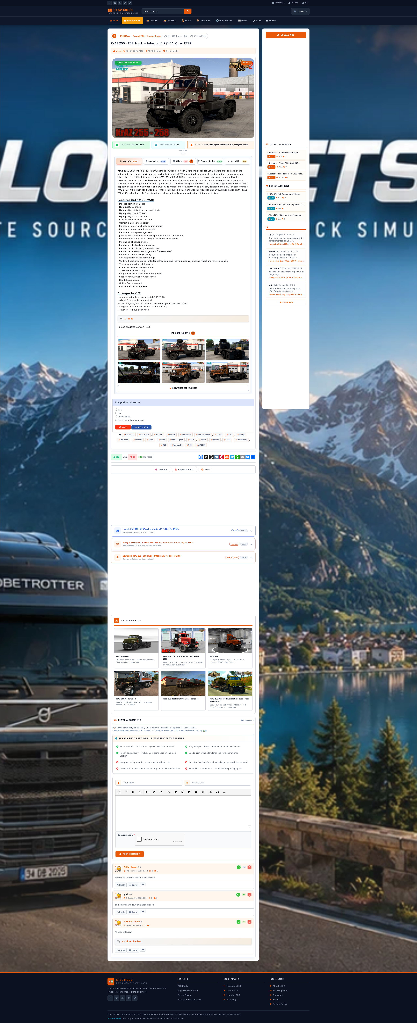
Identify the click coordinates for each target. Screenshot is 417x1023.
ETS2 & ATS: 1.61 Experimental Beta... (283, 194)
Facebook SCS (234, 986)
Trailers (138, 440)
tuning (241, 435)
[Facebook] (110, 3)
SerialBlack (242, 440)
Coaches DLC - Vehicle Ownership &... (283, 152)
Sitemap (294, 3)
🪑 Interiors (203, 20)
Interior (215, 440)
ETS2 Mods (125, 36)
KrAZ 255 (129, 435)
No (119, 413)
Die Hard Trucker (132, 921)
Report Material (186, 469)
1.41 (190, 445)
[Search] (187, 11)
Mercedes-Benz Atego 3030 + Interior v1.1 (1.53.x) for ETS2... (286, 261)
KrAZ (191, 440)
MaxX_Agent (177, 440)
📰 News (242, 20)
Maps (258, 20)
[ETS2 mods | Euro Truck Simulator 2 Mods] (114, 36)
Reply (122, 885)
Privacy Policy (280, 1004)
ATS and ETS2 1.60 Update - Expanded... (285, 215)
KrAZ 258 (144, 435)
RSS (306, 3)
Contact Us (279, 3)
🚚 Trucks (152, 20)
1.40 (230, 435)
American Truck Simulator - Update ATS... (285, 204)
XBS (164, 445)
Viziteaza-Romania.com (189, 999)
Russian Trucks (154, 36)
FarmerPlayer (184, 995)
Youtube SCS (233, 995)
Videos (272, 20)
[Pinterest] (125, 3)
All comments (286, 302)
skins (150, 440)
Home (115, 20)
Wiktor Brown (130, 867)
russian (159, 435)
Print (207, 469)
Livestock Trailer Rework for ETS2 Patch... (285, 174)
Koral (162, 440)
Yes (119, 409)
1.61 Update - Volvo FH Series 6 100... (283, 163)
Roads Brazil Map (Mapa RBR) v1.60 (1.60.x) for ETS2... (286, 294)
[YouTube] (120, 3)
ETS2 (227, 440)
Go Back (163, 469)
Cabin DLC (186, 435)
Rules (275, 999)
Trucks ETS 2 (138, 36)
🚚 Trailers (169, 20)
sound (172, 435)
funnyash (177, 445)
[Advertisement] (183, 499)
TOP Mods (132, 20)
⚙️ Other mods (224, 20)
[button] (119, 792)
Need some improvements (130, 420)
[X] (130, 3)
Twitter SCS (232, 990)
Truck (203, 440)
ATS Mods (183, 986)
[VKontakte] (115, 3)
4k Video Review (131, 941)
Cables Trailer (203, 435)
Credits (129, 318)
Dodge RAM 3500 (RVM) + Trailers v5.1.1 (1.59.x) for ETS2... (286, 277)
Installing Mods (280, 990)
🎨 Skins (186, 20)
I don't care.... (124, 416)
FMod (219, 435)
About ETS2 (279, 986)
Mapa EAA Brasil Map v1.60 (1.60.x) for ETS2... (286, 244)
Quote (134, 885)
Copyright (278, 995)
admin (119, 51)
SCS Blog (231, 999)
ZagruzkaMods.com (188, 990)
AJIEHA (201, 445)
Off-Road (124, 440)
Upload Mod (288, 35)
